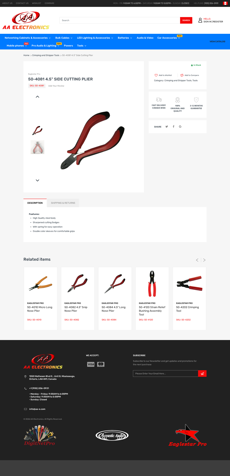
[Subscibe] (202, 373)
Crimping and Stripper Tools (45, 55)
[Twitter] (167, 126)
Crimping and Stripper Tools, (178, 80)
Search (186, 20)
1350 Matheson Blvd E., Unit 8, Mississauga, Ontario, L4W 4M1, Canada (52, 377)
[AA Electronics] (25, 20)
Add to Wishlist (165, 75)
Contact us (22, 3)
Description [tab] (35, 203)
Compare (49, 3)
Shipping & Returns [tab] (63, 203)
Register (218, 21)
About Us (7, 3)
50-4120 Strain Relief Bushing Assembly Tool (152, 311)
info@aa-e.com (37, 409)
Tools (195, 80)
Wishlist (36, 3)
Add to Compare (192, 75)
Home (26, 55)
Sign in (207, 21)
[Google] (180, 126)
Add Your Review (56, 86)
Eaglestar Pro (34, 74)
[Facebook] (173, 126)
